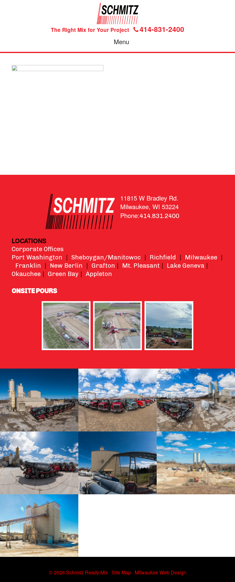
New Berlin (66, 265)
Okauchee (26, 274)
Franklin (28, 265)
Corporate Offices (38, 249)
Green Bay (63, 274)
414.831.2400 (159, 216)
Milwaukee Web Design (160, 572)
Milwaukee (201, 257)
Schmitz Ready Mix (117, 13)
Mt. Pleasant (141, 265)
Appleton (99, 274)
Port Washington (37, 257)
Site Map (121, 572)
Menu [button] (121, 41)
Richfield (163, 257)
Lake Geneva (185, 265)
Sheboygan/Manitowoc (106, 257)
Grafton (103, 265)
